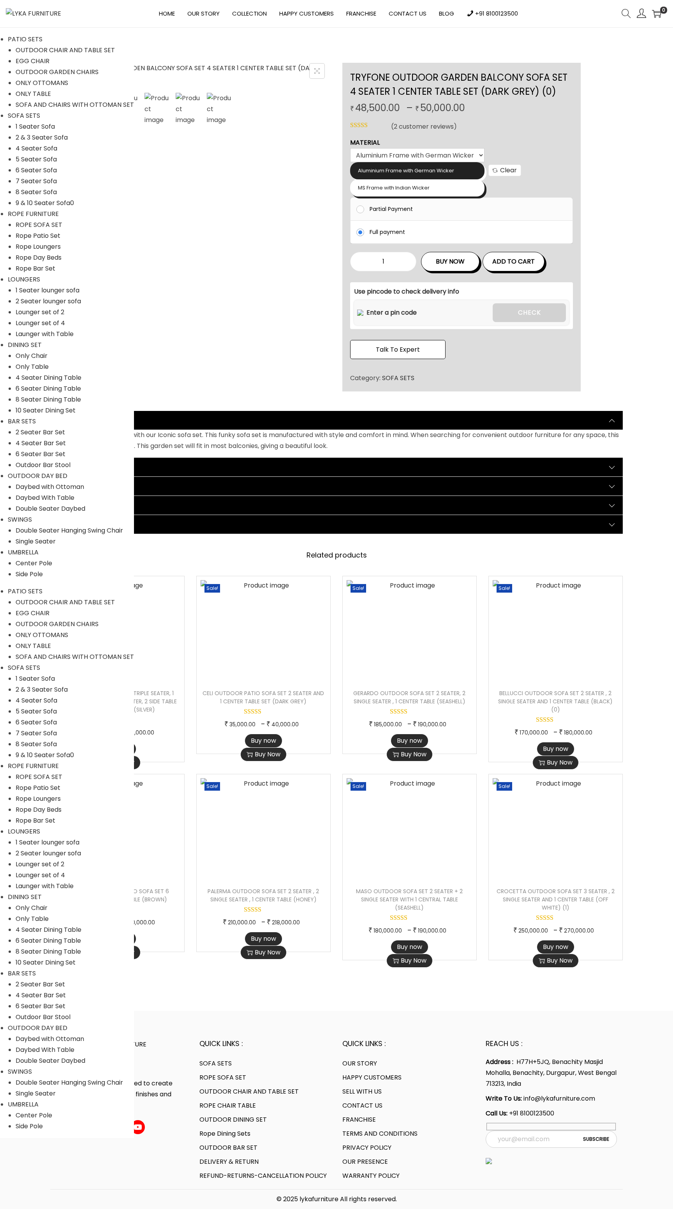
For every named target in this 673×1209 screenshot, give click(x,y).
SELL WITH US (362, 1091)
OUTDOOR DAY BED (37, 475)
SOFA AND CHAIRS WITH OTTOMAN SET (75, 104)
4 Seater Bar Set (41, 443)
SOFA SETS (24, 115)
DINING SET (25, 344)
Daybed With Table (45, 497)
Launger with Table (45, 333)
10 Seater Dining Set (46, 410)
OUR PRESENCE (365, 1161)
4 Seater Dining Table (48, 377)
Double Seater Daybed (50, 508)
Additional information (95, 467)
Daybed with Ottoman (50, 486)
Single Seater (36, 541)
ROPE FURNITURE (33, 213)
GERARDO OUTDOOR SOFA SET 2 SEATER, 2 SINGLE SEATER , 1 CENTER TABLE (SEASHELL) (409, 697)
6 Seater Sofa (36, 170)
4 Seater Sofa (36, 148)
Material (365, 142)
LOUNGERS (24, 279)
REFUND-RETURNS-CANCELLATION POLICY (263, 1175)
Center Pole (34, 563)
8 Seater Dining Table (48, 399)
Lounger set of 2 (40, 312)
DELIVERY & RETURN (229, 1161)
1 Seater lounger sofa (47, 290)
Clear (508, 170)
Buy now (263, 740)
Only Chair (32, 355)
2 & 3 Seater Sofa (42, 137)
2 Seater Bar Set (40, 432)
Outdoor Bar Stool (43, 464)
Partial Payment (391, 209)
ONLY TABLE (33, 93)
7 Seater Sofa (36, 181)
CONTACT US (362, 1105)
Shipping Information (92, 505)
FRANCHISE (359, 1119)
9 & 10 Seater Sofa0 (45, 202)
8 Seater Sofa (36, 192)
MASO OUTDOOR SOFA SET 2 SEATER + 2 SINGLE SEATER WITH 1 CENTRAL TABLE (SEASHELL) (409, 899)
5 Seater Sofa (36, 159)
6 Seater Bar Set (40, 454)
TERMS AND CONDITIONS (380, 1133)
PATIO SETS (25, 39)
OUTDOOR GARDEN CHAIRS (57, 71)
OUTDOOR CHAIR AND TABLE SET (65, 50)
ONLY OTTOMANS (42, 82)
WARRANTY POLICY (371, 1175)
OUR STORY (359, 1063)
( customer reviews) (424, 126)
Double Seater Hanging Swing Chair (69, 530)
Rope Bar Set (35, 268)
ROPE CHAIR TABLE (227, 1105)
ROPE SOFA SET (39, 224)
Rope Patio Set (38, 235)
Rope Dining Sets (224, 1133)
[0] (656, 13)
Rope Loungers (38, 246)
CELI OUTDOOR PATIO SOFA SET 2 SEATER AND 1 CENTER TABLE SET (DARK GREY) (263, 697)
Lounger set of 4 (40, 323)
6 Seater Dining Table (48, 388)
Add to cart (513, 261)
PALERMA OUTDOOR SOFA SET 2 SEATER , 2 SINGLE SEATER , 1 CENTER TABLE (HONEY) (263, 895)
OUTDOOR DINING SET (233, 1119)
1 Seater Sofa (35, 126)
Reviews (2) (76, 486)
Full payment (387, 232)
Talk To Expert (398, 349)
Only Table (32, 366)
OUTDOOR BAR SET (228, 1147)
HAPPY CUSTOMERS (372, 1077)
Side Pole (29, 574)
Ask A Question (82, 524)
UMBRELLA (23, 552)
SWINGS (20, 519)
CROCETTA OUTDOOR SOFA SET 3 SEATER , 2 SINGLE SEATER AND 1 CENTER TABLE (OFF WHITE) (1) (556, 899)
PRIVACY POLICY (366, 1147)
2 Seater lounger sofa (48, 301)
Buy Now (450, 261)
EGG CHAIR (32, 61)
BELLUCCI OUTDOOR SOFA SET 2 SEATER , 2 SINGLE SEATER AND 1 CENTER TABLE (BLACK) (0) (555, 701)
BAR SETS (22, 421)
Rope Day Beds (39, 257)
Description (75, 420)
